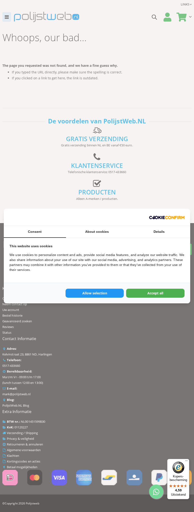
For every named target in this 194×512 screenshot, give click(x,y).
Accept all (155, 293)
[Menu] (186, 462)
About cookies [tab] (97, 232)
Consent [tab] (35, 232)
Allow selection (94, 293)
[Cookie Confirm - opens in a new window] (167, 217)
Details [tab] (159, 232)
